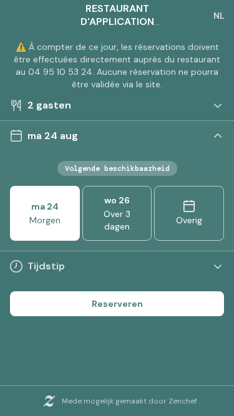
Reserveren (117, 303)
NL (219, 15)
